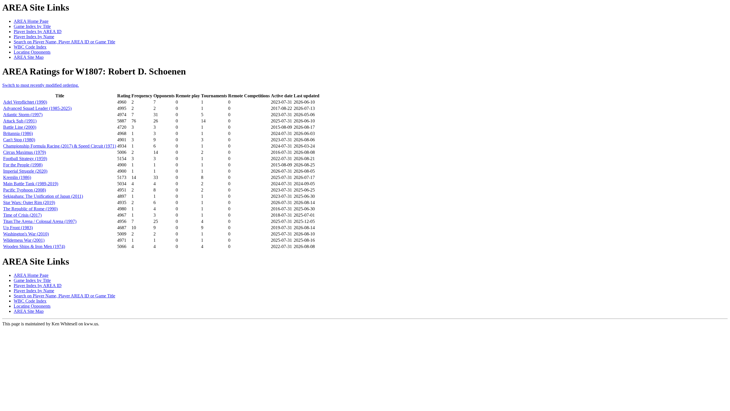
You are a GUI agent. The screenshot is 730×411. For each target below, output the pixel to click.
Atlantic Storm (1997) (22, 114)
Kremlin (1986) (17, 177)
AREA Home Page (31, 21)
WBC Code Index (30, 47)
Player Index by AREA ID (38, 31)
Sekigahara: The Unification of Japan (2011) (43, 196)
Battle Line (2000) (19, 127)
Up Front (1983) (18, 227)
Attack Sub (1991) (19, 120)
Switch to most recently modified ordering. (40, 85)
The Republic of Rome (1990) (30, 208)
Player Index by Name (34, 36)
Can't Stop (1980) (19, 139)
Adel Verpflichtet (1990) (25, 102)
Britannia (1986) (18, 133)
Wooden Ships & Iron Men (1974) (34, 246)
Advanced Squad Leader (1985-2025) (37, 108)
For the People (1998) (22, 164)
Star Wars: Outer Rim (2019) (29, 202)
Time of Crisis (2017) (22, 215)
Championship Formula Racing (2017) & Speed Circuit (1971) (59, 146)
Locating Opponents (32, 52)
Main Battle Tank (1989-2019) (30, 183)
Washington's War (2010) (26, 233)
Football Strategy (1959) (25, 158)
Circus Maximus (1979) (24, 152)
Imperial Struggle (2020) (25, 171)
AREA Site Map (29, 57)
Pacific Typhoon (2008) (24, 190)
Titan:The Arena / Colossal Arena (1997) (39, 221)
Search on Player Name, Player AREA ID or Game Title (64, 41)
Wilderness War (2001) (23, 240)
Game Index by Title (32, 26)
